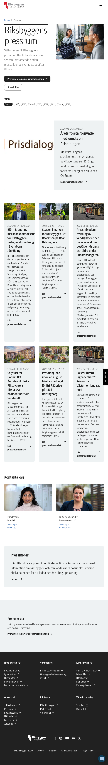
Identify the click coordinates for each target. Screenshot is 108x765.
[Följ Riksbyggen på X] (79, 738)
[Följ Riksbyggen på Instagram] (60, 738)
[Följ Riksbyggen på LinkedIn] (73, 738)
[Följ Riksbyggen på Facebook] (55, 738)
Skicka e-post (12, 524)
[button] (101, 758)
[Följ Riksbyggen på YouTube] (67, 738)
